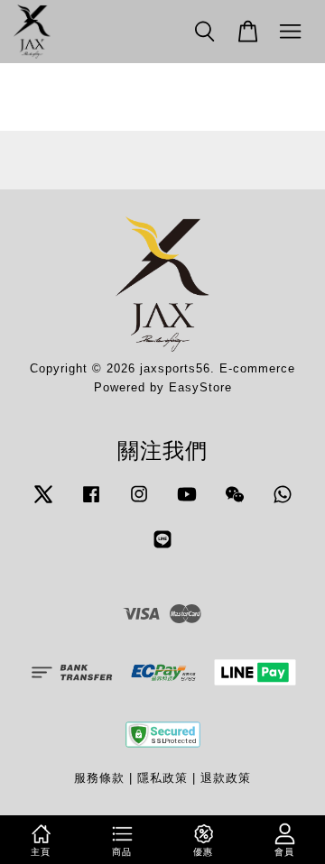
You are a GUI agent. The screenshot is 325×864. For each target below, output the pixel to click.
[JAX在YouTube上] (187, 503)
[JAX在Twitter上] (43, 503)
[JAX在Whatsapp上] (282, 503)
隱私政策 (162, 778)
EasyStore (200, 387)
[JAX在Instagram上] (139, 503)
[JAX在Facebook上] (91, 503)
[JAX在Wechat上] (234, 503)
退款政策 (225, 778)
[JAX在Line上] (162, 548)
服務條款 (99, 778)
